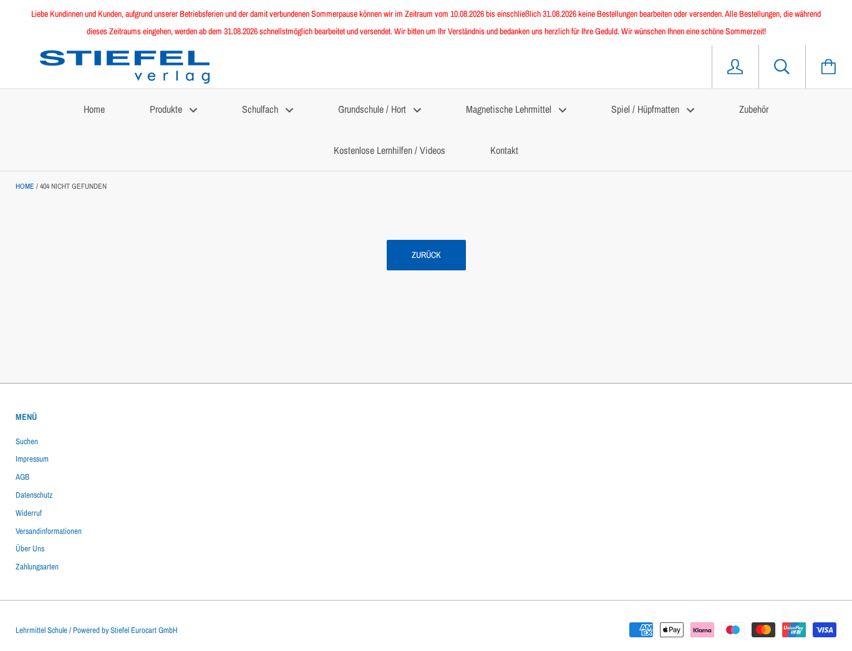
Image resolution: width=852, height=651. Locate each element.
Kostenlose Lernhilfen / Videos (389, 150)
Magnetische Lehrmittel (510, 109)
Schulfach (261, 109)
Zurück (426, 254)
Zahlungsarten (37, 566)
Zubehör (753, 109)
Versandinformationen (49, 531)
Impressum (32, 459)
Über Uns (30, 548)
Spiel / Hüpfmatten (646, 109)
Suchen (27, 441)
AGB (22, 477)
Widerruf (29, 513)
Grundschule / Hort (373, 109)
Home (94, 109)
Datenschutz (34, 495)
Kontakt (504, 150)
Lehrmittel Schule (41, 630)
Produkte (167, 109)
